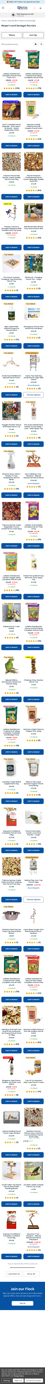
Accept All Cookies (33, 1380)
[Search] (34, 8)
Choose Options (33, 395)
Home (4, 21)
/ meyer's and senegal (26, 21)
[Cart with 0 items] (40, 8)
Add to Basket (11, 95)
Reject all (18, 1380)
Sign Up (22, 1303)
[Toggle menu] (3, 8)
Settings (6, 1380)
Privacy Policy (18, 1376)
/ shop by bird (12, 21)
